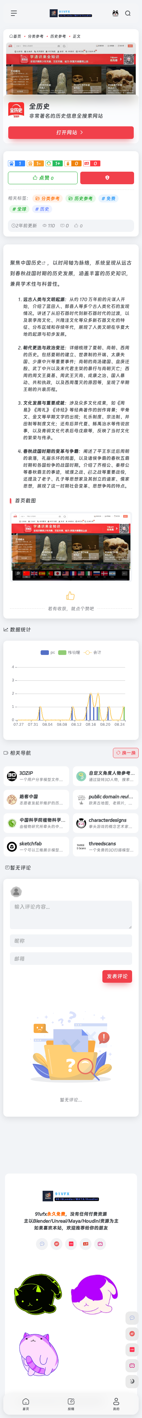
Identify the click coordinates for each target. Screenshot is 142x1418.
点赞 (46, 178)
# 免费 (108, 198)
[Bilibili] (100, 1244)
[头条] (85, 1244)
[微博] (56, 1244)
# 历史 (42, 209)
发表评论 (117, 976)
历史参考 (58, 36)
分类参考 (36, 36)
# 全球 (19, 209)
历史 (36, 263)
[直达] (56, 771)
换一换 (129, 752)
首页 (17, 36)
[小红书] (71, 1244)
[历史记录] (115, 13)
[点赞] (71, 594)
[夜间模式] (132, 1381)
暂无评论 (20, 868)
